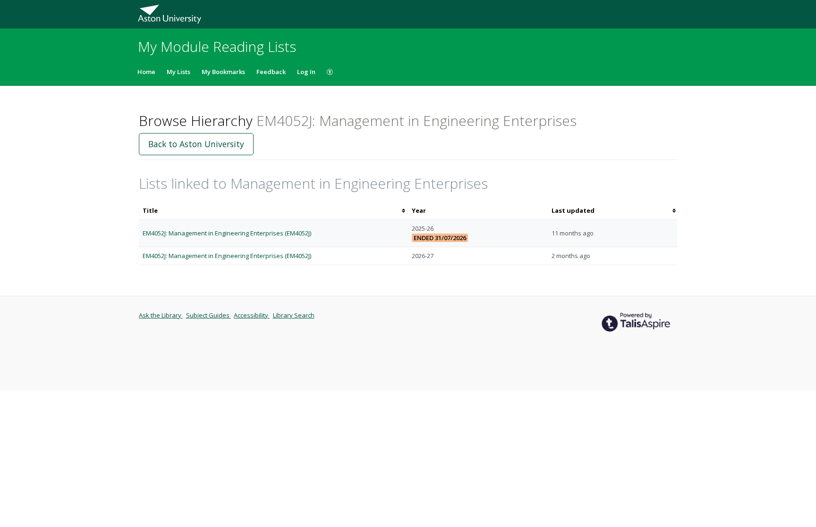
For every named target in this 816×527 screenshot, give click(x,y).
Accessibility (252, 315)
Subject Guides (208, 315)
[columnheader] (273, 210)
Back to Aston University (196, 144)
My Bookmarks (223, 71)
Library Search (293, 315)
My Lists (178, 71)
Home (146, 71)
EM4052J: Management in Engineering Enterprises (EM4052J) (227, 233)
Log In (306, 71)
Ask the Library (161, 315)
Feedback (271, 71)
